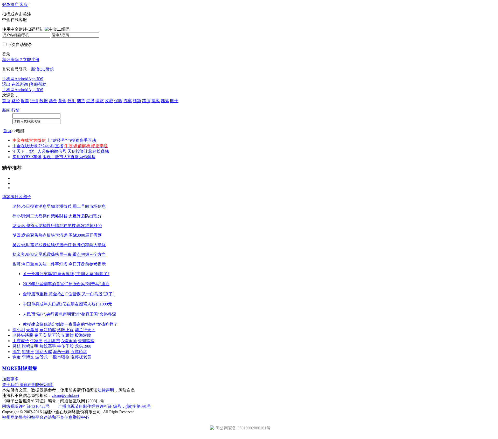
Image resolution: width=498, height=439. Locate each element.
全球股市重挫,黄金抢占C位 (47, 294)
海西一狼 (61, 351)
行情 (34, 100)
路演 (146, 100)
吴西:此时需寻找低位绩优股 (37, 245)
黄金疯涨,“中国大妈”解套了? (83, 273)
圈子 (174, 100)
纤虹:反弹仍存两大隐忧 (84, 245)
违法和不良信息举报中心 (66, 417)
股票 (25, 100)
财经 (15, 100)
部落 (165, 100)
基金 (53, 100)
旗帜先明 (30, 346)
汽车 (127, 100)
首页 (6, 100)
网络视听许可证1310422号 (26, 406)
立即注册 (31, 59)
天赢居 (32, 330)
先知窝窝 (86, 340)
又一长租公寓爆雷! (40, 273)
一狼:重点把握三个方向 (84, 254)
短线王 (28, 351)
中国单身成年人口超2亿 (44, 304)
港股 (90, 100)
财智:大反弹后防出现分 (80, 216)
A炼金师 (69, 340)
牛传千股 (65, 346)
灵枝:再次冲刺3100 (84, 225)
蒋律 (69, 335)
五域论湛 (79, 351)
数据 (43, 100)
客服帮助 (38, 84)
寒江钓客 (47, 330)
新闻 (6, 110)
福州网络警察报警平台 (23, 417)
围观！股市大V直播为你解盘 (69, 157)
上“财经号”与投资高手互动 (71, 140)
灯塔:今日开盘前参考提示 (82, 264)
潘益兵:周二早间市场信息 (82, 206)
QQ (42, 69)
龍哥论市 (56, 335)
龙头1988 (83, 346)
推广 (14, 4)
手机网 (8, 79)
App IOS (35, 79)
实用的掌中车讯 (27, 157)
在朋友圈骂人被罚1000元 (89, 304)
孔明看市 (52, 340)
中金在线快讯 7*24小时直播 (37, 146)
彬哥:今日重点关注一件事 (35, 264)
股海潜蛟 (83, 335)
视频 (137, 100)
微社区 (16, 197)
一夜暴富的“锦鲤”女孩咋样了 (91, 324)
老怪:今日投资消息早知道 (35, 206)
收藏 (109, 100)
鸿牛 (16, 351)
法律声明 (27, 384)
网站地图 (45, 384)
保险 (118, 100)
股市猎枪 (61, 357)
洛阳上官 (65, 330)
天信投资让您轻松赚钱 (88, 151)
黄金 (62, 100)
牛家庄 (36, 340)
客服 (23, 4)
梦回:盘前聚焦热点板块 (33, 235)
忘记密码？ (12, 59)
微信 (50, 69)
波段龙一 (43, 357)
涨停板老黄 (81, 357)
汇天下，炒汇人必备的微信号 (39, 151)
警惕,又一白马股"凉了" (93, 294)
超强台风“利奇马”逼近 (88, 284)
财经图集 (27, 368)
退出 (6, 84)
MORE (10, 368)
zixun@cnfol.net (65, 395)
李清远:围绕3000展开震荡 (78, 235)
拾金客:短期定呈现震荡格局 (37, 254)
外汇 (71, 100)
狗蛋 (16, 357)
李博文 (28, 357)
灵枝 (16, 346)
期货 (81, 100)
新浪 (35, 69)
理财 (99, 100)
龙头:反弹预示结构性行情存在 (39, 225)
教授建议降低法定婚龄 (43, 324)
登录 (6, 4)
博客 (155, 100)
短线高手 (47, 346)
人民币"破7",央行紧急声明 (47, 314)
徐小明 (18, 330)
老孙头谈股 (22, 335)
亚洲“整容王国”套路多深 (93, 314)
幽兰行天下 (85, 330)
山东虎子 (20, 340)
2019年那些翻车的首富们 (45, 284)
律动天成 (43, 351)
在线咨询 (19, 84)
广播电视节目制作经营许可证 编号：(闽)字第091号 (104, 406)
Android (21, 79)
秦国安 (40, 335)
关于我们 (10, 384)
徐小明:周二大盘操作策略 (35, 216)
